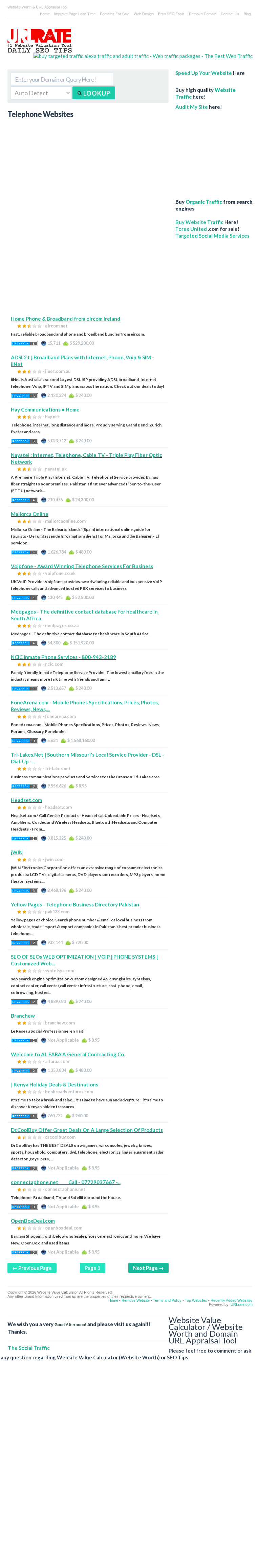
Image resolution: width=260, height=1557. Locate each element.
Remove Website (136, 1300)
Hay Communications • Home (45, 409)
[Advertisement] (88, 267)
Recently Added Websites (232, 1300)
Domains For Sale (114, 13)
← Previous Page (32, 1268)
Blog (247, 13)
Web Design (144, 13)
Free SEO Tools (171, 13)
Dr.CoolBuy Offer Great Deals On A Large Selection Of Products (87, 1130)
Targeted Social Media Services (212, 236)
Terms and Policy (167, 1300)
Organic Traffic (204, 202)
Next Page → (148, 1268)
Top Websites (196, 1300)
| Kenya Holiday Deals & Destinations (54, 1084)
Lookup (96, 93)
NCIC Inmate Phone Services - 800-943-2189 (63, 657)
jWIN (17, 852)
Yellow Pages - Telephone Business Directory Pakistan (75, 904)
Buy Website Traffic (199, 222)
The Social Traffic (29, 1348)
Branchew (23, 1016)
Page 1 (93, 1268)
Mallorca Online (29, 514)
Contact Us (230, 13)
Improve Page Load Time (74, 13)
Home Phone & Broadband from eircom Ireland (65, 319)
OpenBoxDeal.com (33, 1221)
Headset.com (26, 800)
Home (45, 13)
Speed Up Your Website (203, 73)
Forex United (191, 229)
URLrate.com (242, 1304)
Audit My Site (191, 107)
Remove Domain (202, 13)
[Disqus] (127, 1464)
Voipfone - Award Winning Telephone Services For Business (82, 566)
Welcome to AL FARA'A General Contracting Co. (68, 1054)
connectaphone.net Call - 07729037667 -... (66, 1182)
